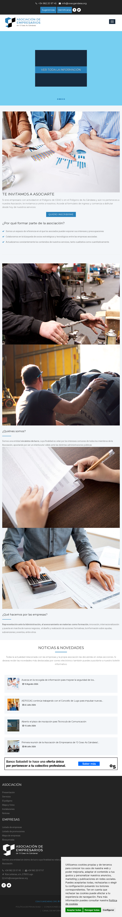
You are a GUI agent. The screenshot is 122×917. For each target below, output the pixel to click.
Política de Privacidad (28, 907)
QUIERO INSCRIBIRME (61, 214)
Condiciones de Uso (55, 907)
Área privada (8, 840)
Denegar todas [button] (92, 910)
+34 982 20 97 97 (35, 870)
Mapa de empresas (11, 835)
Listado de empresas (12, 827)
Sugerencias (48, 10)
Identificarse (64, 10)
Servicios (6, 796)
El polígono (7, 801)
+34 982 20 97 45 (12, 870)
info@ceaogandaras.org (74, 3)
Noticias (6, 813)
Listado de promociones (13, 831)
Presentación (8, 792)
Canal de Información (54, 910)
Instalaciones (8, 809)
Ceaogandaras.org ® (47, 901)
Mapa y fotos (8, 805)
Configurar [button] (108, 910)
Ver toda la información (61, 69)
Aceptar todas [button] (74, 910)
